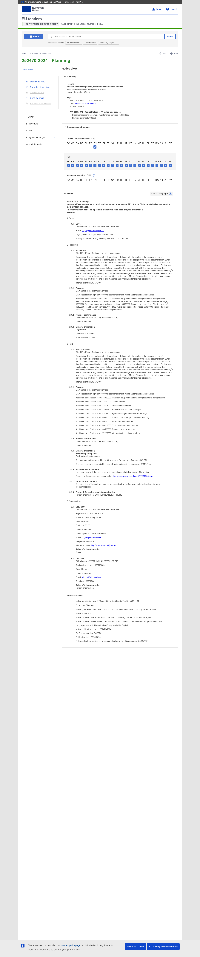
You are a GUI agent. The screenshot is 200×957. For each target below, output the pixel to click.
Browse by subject (107, 43)
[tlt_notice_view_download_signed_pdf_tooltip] (94, 147)
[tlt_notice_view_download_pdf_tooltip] (68, 165)
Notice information (34, 144)
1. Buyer (30, 117)
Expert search (90, 43)
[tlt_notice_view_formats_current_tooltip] (170, 193)
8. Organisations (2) (35, 137)
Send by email (37, 98)
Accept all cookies (135, 946)
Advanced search (74, 43)
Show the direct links (40, 87)
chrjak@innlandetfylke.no (86, 103)
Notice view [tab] (28, 69)
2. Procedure (32, 124)
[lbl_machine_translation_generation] (94, 175)
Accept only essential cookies (163, 946)
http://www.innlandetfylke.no (103, 545)
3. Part (29, 131)
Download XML (37, 82)
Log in (159, 9)
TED (24, 53)
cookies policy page (70, 945)
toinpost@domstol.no (91, 577)
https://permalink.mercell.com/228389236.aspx (132, 476)
